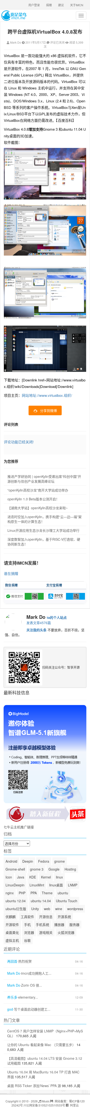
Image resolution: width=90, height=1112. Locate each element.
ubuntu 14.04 (41, 900)
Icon (9, 877)
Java (20, 877)
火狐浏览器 (66, 932)
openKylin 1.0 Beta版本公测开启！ (33, 499)
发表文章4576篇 (38, 622)
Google (54, 869)
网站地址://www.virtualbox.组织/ (47, 395)
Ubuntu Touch (66, 900)
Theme (47, 892)
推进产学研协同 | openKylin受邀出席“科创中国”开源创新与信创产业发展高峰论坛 (44, 479)
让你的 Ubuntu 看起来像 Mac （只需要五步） (41, 1044)
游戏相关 (46, 932)
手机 (27, 924)
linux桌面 (56, 885)
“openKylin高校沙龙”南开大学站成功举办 (37, 490)
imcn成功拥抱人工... (36, 973)
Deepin (27, 861)
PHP (22, 892)
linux (59, 877)
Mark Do (15, 42)
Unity (35, 908)
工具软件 (27, 916)
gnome (59, 861)
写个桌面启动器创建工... (32, 1009)
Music (45, 1101)
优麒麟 (11, 916)
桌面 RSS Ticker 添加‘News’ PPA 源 (34, 1085)
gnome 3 (36, 869)
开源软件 (12, 924)
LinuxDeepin (15, 885)
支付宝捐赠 (54, 585)
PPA (33, 892)
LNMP (72, 885)
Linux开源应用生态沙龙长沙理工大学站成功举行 (43, 530)
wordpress (75, 908)
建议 (61, 5)
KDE (32, 877)
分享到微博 (48, 410)
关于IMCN (76, 5)
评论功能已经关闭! (19, 441)
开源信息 (46, 916)
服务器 (74, 924)
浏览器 (29, 932)
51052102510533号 (52, 1105)
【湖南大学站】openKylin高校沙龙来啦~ (37, 507)
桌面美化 (12, 932)
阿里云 (74, 1105)
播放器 (59, 924)
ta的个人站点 (57, 617)
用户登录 (34, 5)
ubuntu (63, 892)
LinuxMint (37, 885)
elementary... (28, 997)
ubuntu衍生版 (16, 908)
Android (11, 861)
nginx (10, 892)
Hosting (70, 869)
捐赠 (49, 5)
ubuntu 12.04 (16, 900)
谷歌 (27, 940)
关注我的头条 (36, 629)
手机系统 (42, 924)
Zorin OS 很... (31, 985)
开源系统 (64, 916)
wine (58, 908)
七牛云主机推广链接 (19, 827)
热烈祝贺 (25, 961)
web (47, 908)
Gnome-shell (15, 869)
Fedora (43, 861)
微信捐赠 (11, 585)
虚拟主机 (12, 940)
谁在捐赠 (11, 573)
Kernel (46, 877)
